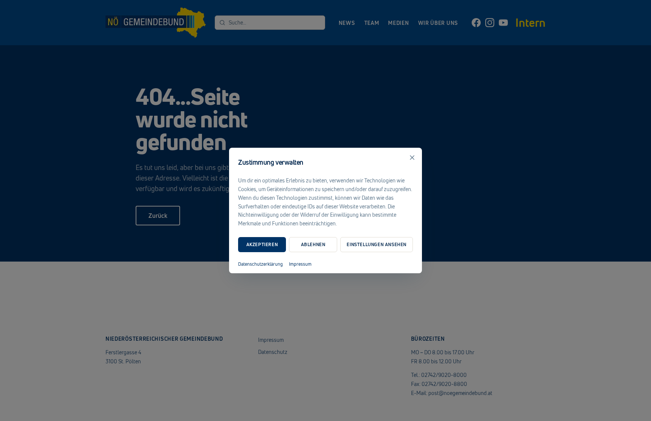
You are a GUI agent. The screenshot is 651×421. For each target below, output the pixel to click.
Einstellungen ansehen (376, 244)
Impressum (300, 264)
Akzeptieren (262, 244)
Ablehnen (313, 244)
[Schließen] (412, 157)
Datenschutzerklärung (260, 264)
